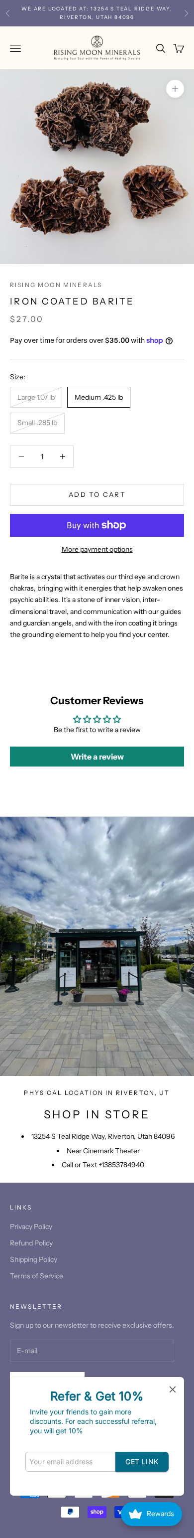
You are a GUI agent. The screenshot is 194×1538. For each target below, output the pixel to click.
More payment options (97, 549)
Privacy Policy (31, 1226)
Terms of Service (36, 1275)
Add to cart (97, 494)
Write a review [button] (97, 757)
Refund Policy (31, 1242)
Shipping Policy (33, 1259)
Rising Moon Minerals (56, 285)
